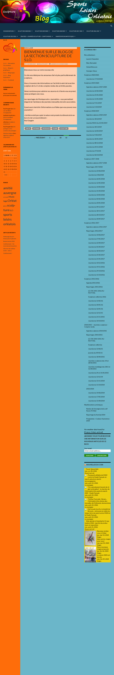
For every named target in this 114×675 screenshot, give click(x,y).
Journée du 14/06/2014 (96, 393)
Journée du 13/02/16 (95, 301)
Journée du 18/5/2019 (94, 127)
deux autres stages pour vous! (104, 540)
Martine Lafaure (8, 133)
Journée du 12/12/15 (95, 313)
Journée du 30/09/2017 (96, 219)
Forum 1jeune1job (92, 469)
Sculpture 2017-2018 (75, 31)
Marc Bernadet (91, 63)
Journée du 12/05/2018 (96, 183)
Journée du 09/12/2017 (96, 207)
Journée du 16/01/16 (95, 309)
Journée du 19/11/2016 (96, 267)
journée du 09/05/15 (95, 353)
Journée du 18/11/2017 (96, 211)
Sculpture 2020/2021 (24, 31)
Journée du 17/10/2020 (94, 79)
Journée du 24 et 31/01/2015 (98, 373)
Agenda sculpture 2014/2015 (96, 331)
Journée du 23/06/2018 (96, 171)
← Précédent (39, 138)
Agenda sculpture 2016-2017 (96, 227)
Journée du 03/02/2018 (96, 199)
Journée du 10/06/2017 (96, 235)
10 (60, 138)
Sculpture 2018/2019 (58, 31)
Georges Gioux (91, 71)
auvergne (9, 193)
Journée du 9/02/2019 (94, 135)
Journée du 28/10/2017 (96, 215)
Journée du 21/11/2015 (96, 317)
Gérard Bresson (91, 67)
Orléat (12, 200)
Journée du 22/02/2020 (94, 91)
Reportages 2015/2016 (94, 287)
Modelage (46, 128)
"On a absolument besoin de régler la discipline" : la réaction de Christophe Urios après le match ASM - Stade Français (97, 490)
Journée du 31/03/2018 (96, 191)
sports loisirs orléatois (9, 219)
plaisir (55, 128)
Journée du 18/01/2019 (94, 139)
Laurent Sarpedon (92, 59)
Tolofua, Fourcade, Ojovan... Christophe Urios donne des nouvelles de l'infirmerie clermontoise (98, 501)
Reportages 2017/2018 (94, 167)
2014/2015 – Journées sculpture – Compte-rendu (35, 36)
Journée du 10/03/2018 (96, 195)
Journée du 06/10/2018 (94, 155)
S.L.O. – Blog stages (9, 73)
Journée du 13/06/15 (95, 349)
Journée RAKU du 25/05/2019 (96, 123)
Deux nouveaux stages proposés (103, 548)
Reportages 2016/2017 (94, 231)
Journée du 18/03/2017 (96, 251)
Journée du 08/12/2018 (94, 143)
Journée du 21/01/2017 (96, 259)
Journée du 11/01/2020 (94, 99)
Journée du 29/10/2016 (96, 271)
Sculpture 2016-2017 (93, 31)
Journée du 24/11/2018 (94, 147)
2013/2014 (90, 389)
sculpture (64, 128)
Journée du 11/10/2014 (96, 385)
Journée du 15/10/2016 (96, 275)
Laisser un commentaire (59, 64)
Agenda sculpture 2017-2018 (96, 163)
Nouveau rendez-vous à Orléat (103, 532)
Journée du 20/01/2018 (96, 203)
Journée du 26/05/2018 (96, 179)
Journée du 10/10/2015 (96, 321)
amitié (28, 128)
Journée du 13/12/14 (95, 377)
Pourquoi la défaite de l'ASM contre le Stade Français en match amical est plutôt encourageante (96, 478)
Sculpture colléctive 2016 (97, 297)
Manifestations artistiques (65, 36)
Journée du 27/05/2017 (96, 239)
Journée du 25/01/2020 (94, 95)
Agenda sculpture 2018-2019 (96, 115)
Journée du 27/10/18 (93, 151)
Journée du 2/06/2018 (96, 175)
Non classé (28, 48)
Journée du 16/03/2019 (94, 131)
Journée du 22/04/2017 (96, 243)
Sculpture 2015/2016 (9, 36)
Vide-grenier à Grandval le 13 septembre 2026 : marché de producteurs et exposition (97, 523)
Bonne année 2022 (9, 241)
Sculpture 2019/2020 (41, 31)
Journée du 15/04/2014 (96, 401)
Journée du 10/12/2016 (96, 263)
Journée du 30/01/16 (95, 305)
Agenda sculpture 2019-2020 (96, 87)
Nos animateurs (8, 31)
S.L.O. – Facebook (8, 80)
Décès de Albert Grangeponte (9, 110)
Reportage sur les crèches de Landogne (9, 128)
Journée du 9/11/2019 (94, 103)
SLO (11, 210)
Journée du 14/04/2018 (96, 187)
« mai (5, 175)
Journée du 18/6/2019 (94, 119)
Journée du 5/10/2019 (94, 107)
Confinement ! (7, 253)
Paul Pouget (43, 64)
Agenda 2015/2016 (93, 283)
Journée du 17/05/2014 (96, 397)
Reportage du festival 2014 (95, 415)
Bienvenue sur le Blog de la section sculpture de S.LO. (48, 56)
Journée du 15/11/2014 (96, 381)
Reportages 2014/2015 (94, 335)
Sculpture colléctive (95, 345)
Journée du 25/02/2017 (96, 255)
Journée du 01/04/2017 (96, 247)
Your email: (88, 448)
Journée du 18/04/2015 (96, 357)
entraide (36, 128)
